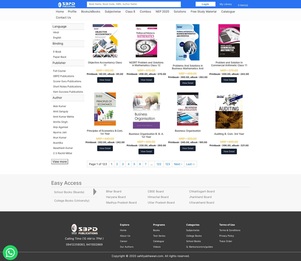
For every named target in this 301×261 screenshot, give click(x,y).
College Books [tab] (72, 200)
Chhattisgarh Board (202, 191)
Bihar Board (113, 191)
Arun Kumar (59, 137)
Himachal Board (158, 197)
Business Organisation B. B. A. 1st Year (146, 135)
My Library (226, 4)
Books (156, 230)
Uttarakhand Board (201, 202)
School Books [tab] (69, 192)
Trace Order (225, 241)
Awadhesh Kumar (63, 147)
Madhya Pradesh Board (121, 202)
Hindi (56, 32)
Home (60, 11)
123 (167, 164)
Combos (145, 11)
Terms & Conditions (229, 230)
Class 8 (130, 11)
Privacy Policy (226, 235)
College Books (194, 235)
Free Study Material (204, 11)
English (57, 37)
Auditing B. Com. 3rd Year (229, 133)
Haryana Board (116, 197)
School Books (193, 241)
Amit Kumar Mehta (63, 116)
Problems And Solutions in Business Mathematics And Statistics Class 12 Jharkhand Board (188, 70)
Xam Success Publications (68, 91)
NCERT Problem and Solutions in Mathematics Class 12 (146, 64)
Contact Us (63, 17)
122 (159, 164)
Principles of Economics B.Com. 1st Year (105, 132)
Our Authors (126, 246)
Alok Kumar (59, 106)
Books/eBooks (90, 11)
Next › (178, 164)
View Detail (105, 80)
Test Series (159, 235)
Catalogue (228, 11)
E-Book (57, 51)
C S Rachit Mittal (62, 153)
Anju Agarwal (60, 127)
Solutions (180, 11)
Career (123, 241)
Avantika (58, 142)
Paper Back (59, 56)
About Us (125, 235)
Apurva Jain (60, 132)
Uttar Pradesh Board (161, 202)
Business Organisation (188, 130)
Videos (157, 246)
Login (205, 4)
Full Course (59, 70)
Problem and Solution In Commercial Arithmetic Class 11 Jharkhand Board (229, 65)
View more (60, 161)
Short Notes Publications (67, 86)
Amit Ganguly (60, 111)
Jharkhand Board (200, 197)
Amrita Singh (60, 121)
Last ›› (190, 164)
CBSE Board (156, 191)
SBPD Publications (63, 76)
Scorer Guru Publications (67, 81)
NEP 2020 (162, 11)
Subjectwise (113, 11)
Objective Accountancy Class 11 (105, 64)
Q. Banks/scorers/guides (199, 246)
